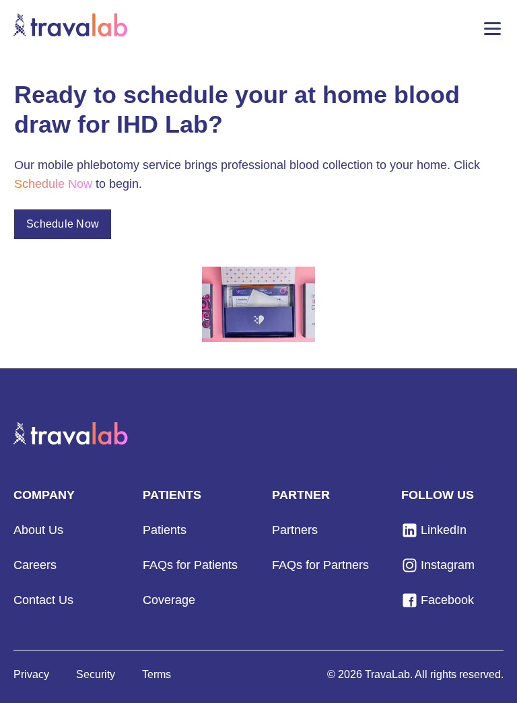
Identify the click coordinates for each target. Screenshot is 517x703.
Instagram (448, 565)
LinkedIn (444, 530)
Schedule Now (62, 224)
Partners (295, 530)
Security (95, 674)
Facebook (447, 600)
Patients (164, 530)
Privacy (31, 674)
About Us (38, 530)
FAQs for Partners (320, 565)
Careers (35, 565)
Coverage (169, 600)
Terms (156, 674)
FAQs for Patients (190, 565)
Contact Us (43, 600)
